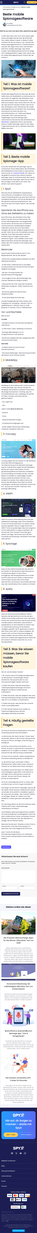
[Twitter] (16, 1153)
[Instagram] (25, 1153)
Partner (20, 1226)
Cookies (15, 1226)
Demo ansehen (26, 1135)
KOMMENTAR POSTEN (10, 894)
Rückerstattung (8, 1226)
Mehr (7, 1221)
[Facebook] (12, 1153)
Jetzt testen (10, 1135)
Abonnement (24, 1227)
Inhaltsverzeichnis (18, 1230)
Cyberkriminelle (19, 173)
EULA (21, 1224)
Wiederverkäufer (27, 1226)
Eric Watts (10, 23)
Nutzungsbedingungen (12, 1224)
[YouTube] (20, 1153)
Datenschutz (26, 1224)
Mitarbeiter (5, 122)
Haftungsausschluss (14, 1227)
